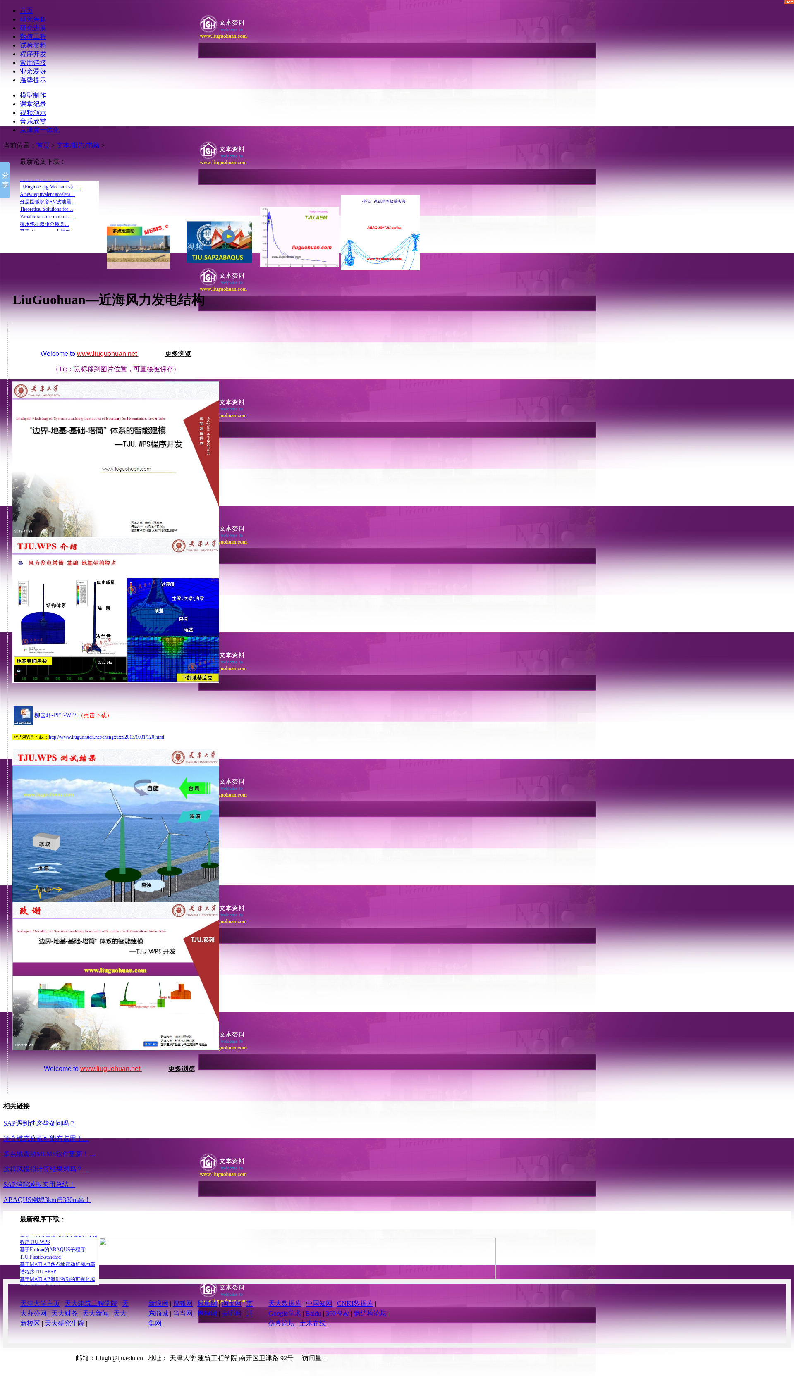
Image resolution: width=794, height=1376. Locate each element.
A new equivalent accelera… (47, 223)
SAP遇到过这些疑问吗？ (39, 1123)
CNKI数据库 (355, 1303)
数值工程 (33, 36)
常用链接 (33, 62)
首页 (26, 10)
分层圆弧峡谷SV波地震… (48, 193)
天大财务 (64, 1313)
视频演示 (33, 112)
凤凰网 (207, 1303)
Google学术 (284, 1313)
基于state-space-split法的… (48, 185)
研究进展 (33, 27)
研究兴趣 (33, 19)
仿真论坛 (281, 1323)
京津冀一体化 (40, 130)
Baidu (313, 1313)
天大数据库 (284, 1303)
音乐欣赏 (33, 121)
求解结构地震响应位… (44, 208)
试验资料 (33, 45)
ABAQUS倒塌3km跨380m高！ (47, 1199)
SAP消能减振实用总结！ (39, 1184)
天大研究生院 (64, 1323)
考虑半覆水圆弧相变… (44, 200)
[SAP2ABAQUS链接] (297, 1277)
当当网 (183, 1313)
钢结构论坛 (370, 1313)
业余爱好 (33, 71)
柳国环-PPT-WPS (56, 715)
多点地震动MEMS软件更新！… (49, 1153)
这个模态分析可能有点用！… (46, 1138)
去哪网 (232, 1313)
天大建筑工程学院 (91, 1303)
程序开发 (33, 53)
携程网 (207, 1313)
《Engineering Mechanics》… (50, 215)
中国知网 (319, 1303)
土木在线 (312, 1323)
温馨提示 (33, 79)
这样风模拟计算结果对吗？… (46, 1169)
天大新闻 (95, 1313)
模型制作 (33, 95)
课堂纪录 (33, 103)
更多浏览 (178, 354)
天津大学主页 (40, 1303)
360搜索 (337, 1313)
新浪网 (158, 1303)
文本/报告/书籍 (78, 145)
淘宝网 (232, 1303)
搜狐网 (183, 1303)
